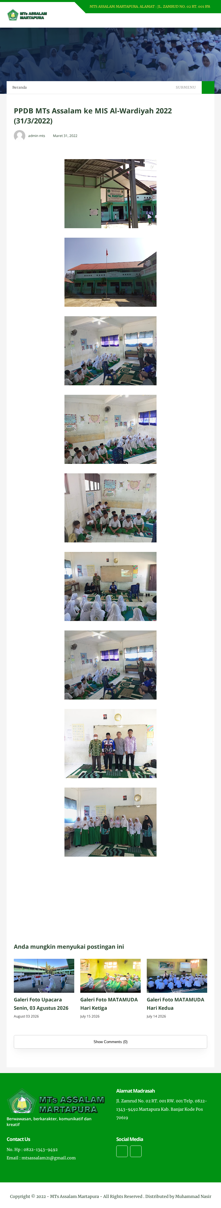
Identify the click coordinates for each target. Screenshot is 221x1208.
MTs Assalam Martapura (74, 1196)
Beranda (19, 87)
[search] (190, 20)
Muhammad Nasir (193, 1196)
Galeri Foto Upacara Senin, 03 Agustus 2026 (41, 1003)
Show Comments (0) (110, 1042)
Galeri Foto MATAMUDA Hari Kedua (175, 1003)
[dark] (200, 20)
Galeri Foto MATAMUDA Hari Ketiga (109, 1003)
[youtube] (136, 1151)
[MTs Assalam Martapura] (27, 14)
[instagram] (122, 1151)
